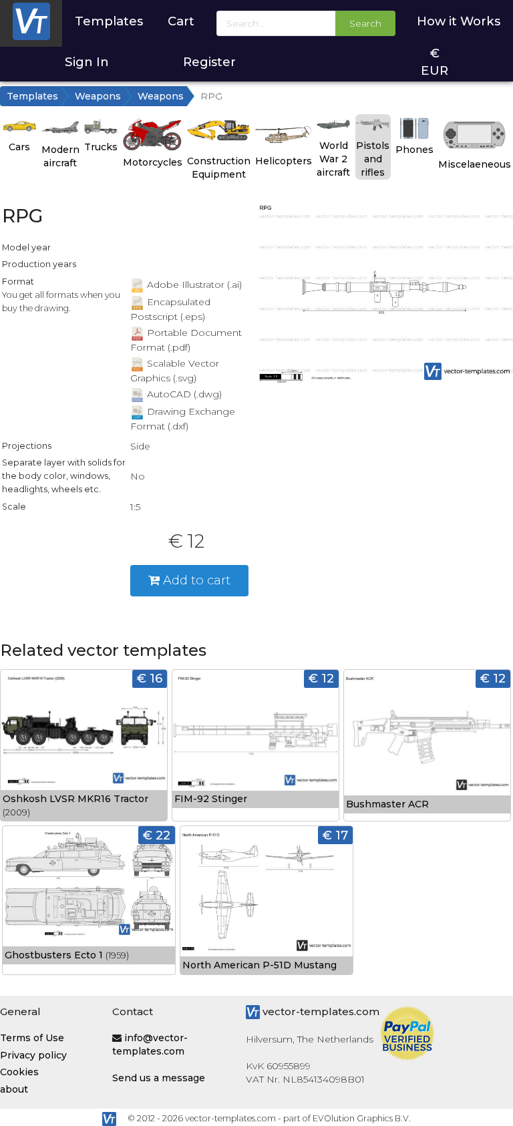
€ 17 (335, 835)
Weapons (98, 96)
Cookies (19, 1072)
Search (365, 23)
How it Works (458, 21)
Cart (181, 21)
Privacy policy (33, 1055)
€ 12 (321, 678)
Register (209, 61)
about (14, 1089)
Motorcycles (152, 162)
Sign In (87, 61)
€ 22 (156, 835)
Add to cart (195, 580)
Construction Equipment (218, 167)
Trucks (101, 147)
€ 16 (149, 678)
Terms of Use (32, 1038)
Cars (19, 147)
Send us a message (158, 1078)
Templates (109, 21)
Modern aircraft (60, 156)
